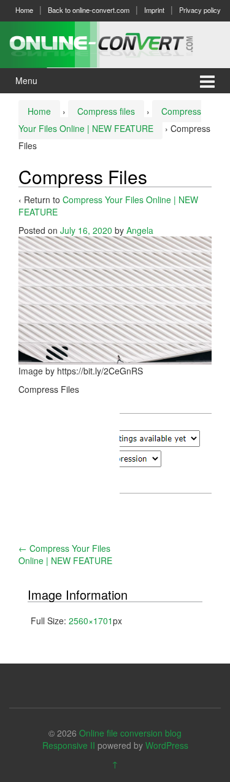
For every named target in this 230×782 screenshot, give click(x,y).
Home (24, 10)
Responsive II (68, 745)
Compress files (106, 111)
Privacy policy (200, 10)
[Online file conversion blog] (115, 43)
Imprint (154, 10)
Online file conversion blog (130, 733)
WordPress (166, 745)
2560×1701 (91, 620)
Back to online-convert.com (88, 10)
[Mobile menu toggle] (207, 80)
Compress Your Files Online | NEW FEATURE (65, 554)
